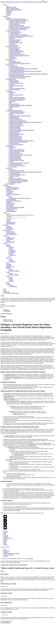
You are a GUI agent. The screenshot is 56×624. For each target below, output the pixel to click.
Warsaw (11, 280)
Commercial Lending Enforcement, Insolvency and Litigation (23, 68)
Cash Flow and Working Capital (16, 151)
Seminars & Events (10, 232)
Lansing (11, 253)
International (9, 91)
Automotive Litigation (14, 118)
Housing (11, 161)
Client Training (9, 229)
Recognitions (9, 11)
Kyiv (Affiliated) (13, 286)
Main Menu (39, 2)
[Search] (43, 2)
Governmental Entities (14, 176)
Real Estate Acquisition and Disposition (18, 179)
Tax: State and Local (14, 45)
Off (7, 615)
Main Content (33, 2)
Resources (6, 225)
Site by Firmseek (29, 558)
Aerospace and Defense (11, 189)
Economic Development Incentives (17, 174)
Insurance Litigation (14, 132)
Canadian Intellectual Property (16, 83)
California (8, 265)
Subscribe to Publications (6, 313)
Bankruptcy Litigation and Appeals (17, 21)
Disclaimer (6, 552)
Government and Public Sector (13, 200)
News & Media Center (11, 234)
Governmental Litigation (15, 131)
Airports (11, 148)
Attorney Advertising (8, 554)
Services (5, 16)
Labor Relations (13, 58)
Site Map (6, 556)
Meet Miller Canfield (11, 7)
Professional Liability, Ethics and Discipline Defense (21, 140)
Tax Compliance (13, 166)
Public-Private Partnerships (15, 164)
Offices (5, 243)
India (10, 102)
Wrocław (11, 281)
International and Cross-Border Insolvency (19, 28)
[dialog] (28, 299)
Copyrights (11, 84)
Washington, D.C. (10, 266)
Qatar (10, 109)
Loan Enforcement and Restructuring (17, 29)
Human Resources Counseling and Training (19, 55)
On (3, 615)
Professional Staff (10, 242)
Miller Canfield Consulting (12, 8)
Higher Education (10, 203)
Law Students (9, 239)
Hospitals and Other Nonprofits (16, 160)
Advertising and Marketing (12, 187)
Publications (9, 227)
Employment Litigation (14, 53)
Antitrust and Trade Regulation (16, 113)
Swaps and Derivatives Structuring (17, 77)
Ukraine (8, 283)
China (10, 96)
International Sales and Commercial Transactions (20, 105)
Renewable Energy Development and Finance (20, 63)
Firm (5, 4)
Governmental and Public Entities (17, 54)
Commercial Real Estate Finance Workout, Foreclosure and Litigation (25, 71)
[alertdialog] (28, 595)
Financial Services (10, 64)
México (8, 268)
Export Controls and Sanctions (16, 37)
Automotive (9, 190)
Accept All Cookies (23, 564)
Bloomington (12, 261)
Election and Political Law (15, 50)
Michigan (8, 246)
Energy (8, 195)
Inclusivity (8, 12)
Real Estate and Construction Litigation (18, 142)
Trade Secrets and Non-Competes (17, 88)
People (5, 212)
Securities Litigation (14, 143)
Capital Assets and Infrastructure (16, 149)
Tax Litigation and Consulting (16, 144)
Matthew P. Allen (7, 319)
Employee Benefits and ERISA (16, 51)
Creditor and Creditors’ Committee (17, 22)
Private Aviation (10, 210)
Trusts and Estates (10, 183)
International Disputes (14, 104)
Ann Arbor (11, 249)
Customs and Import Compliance (16, 97)
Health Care (9, 202)
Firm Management (10, 223)
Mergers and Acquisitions (15, 39)
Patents (11, 87)
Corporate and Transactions (12, 30)
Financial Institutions (11, 199)
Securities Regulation (14, 41)
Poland (11, 108)
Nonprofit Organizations (12, 208)
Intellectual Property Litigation (16, 85)
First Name (9, 218)
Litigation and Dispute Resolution (14, 110)
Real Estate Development (15, 182)
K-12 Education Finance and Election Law (19, 162)
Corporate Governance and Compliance (18, 34)
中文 (5, 289)
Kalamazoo (12, 252)
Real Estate (9, 168)
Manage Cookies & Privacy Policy (11, 553)
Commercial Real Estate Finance (16, 70)
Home (5, 549)
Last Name (8, 216)
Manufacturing (9, 206)
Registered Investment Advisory (16, 75)
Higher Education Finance (15, 159)
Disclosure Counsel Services (15, 153)
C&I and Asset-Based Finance (16, 67)
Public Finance (9, 145)
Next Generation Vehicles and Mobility (15, 207)
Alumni (8, 15)
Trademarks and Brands (14, 89)
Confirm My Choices (5, 622)
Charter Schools (10, 191)
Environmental (9, 59)
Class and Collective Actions (16, 119)
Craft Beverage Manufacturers (13, 194)
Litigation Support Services (15, 136)
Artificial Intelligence (14, 33)
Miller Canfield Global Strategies (14, 9)
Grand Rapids (12, 251)
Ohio (7, 263)
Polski (5, 290)
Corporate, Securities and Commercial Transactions (21, 36)
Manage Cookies (4, 564)
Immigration (12, 38)
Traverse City (12, 255)
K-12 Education (10, 204)
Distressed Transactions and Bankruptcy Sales (19, 26)
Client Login (6, 291)
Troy (10, 256)
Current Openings (10, 238)
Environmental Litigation (15, 62)
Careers (5, 235)
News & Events (7, 230)
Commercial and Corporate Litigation (18, 121)
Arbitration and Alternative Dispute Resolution (20, 115)
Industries (6, 185)
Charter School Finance (14, 152)
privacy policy (17, 562)
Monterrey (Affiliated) (14, 270)
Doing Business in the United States (17, 98)
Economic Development (14, 156)
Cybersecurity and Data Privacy (16, 125)
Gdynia (11, 278)
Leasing (11, 177)
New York (8, 264)
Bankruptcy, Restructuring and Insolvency (16, 19)
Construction (9, 193)
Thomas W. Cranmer (8, 321)
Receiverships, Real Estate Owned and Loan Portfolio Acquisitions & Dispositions (28, 74)
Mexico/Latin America (14, 106)
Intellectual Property (11, 79)
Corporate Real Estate (14, 173)
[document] (28, 595)
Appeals (11, 114)
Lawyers (8, 221)
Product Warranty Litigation (15, 139)
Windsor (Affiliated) (14, 274)
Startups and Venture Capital (15, 42)
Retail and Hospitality (11, 211)
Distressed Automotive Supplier (16, 25)
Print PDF (12, 306)
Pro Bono (8, 13)
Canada (11, 93)
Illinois (8, 257)
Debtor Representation (14, 24)
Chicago (11, 260)
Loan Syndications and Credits (16, 72)
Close (2, 295)
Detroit (11, 248)
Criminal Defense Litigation (15, 123)
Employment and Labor (11, 46)
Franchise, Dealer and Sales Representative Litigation (21, 130)
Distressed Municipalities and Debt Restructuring (20, 155)
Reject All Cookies (13, 564)
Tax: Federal (12, 43)
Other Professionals (10, 222)
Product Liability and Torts (15, 138)
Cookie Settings (26, 2)
